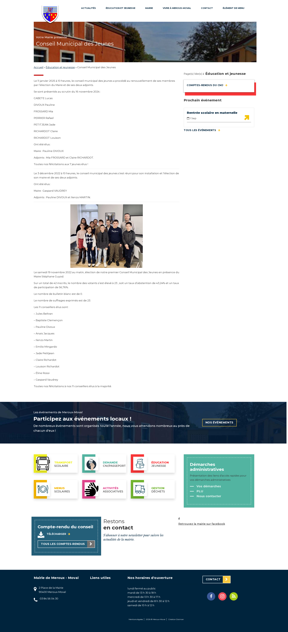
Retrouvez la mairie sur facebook (201, 524)
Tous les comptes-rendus (63, 544)
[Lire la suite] (247, 117)
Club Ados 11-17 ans (120, 35)
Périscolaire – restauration (117, 18)
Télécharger (57, 534)
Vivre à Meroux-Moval (177, 8)
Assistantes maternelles (116, 78)
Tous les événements (200, 130)
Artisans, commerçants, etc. (177, 59)
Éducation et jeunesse (120, 8)
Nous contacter (208, 496)
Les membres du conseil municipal (157, 20)
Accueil (38, 67)
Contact (207, 8)
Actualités (88, 8)
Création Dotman (176, 619)
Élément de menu (233, 8)
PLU (149, 54)
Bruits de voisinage (177, 27)
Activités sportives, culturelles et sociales (178, 47)
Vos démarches (208, 486)
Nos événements (219, 422)
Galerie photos (175, 67)
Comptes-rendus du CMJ (205, 85)
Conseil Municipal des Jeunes (119, 43)
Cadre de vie (173, 21)
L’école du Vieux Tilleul (118, 59)
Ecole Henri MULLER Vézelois (121, 69)
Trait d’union (173, 16)
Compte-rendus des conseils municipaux (157, 34)
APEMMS (113, 51)
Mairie (149, 8)
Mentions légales (136, 619)
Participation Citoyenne (174, 35)
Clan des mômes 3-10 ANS (121, 27)
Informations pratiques (156, 46)
